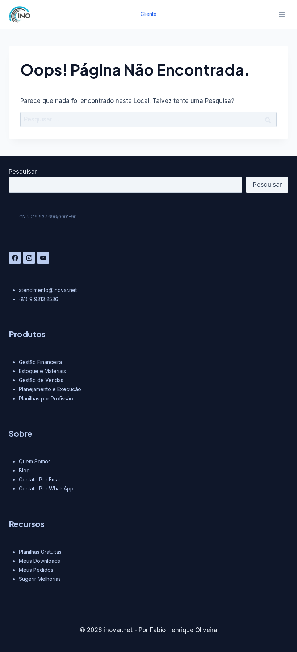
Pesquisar (23, 171)
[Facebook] (15, 258)
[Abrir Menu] (281, 14)
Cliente (148, 14)
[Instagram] (29, 258)
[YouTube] (43, 258)
